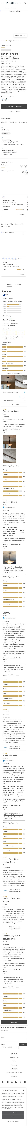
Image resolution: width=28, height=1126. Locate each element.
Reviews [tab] (9, 284)
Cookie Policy (7, 1108)
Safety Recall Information (14, 1072)
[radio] (3, 100)
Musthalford (6, 758)
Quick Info (4, 122)
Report (17, 465)
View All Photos (21, 36)
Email (3, 1037)
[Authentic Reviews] (6, 295)
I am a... (3, 1044)
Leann (4, 414)
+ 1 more (19, 258)
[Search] (25, 3)
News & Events (14, 1057)
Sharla (4, 505)
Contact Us (14, 1053)
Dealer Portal (14, 1069)
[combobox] (25, 3)
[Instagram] (3, 1082)
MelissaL (5, 615)
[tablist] (14, 285)
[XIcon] (12, 1082)
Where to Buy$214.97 (14, 106)
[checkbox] (3, 100)
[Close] (24, 1090)
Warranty (14, 1065)
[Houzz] (16, 1082)
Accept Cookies (13, 1112)
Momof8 (5, 941)
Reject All (13, 1117)
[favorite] (23, 172)
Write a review (16, 40)
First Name (4, 1031)
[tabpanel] (14, 657)
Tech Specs (13, 122)
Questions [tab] (18, 284)
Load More (14, 1022)
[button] (4, 333)
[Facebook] (7, 1082)
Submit (22, 1044)
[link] (11, 320)
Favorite (11, 111)
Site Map (14, 1076)
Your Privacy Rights (13, 1121)
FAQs (14, 1061)
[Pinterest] (20, 1082)
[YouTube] (25, 1082)
